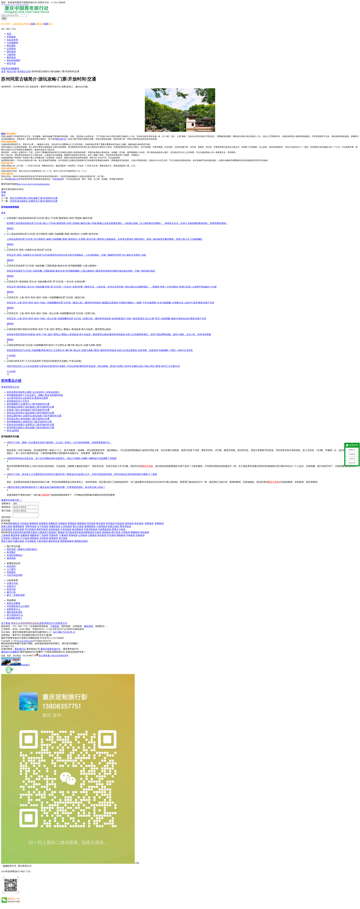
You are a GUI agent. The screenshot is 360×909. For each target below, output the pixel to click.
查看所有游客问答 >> (11, 500)
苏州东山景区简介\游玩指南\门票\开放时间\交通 (30, 413)
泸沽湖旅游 (30, 541)
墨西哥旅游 (31, 526)
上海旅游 (5, 535)
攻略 (12, 68)
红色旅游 (25, 24)
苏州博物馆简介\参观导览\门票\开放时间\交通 (29, 421)
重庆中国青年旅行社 (50, 649)
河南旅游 (130, 535)
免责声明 (43, 623)
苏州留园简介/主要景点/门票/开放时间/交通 (28, 404)
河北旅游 (111, 535)
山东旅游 (82, 535)
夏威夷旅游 (18, 526)
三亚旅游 (51, 532)
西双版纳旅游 (67, 541)
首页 (9, 34)
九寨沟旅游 (42, 541)
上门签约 (11, 569)
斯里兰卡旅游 (118, 529)
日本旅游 (24, 523)
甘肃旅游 (53, 535)
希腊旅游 (159, 523)
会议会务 (12, 40)
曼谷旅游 (100, 523)
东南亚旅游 (54, 529)
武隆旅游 (87, 532)
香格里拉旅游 (81, 541)
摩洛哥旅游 (125, 526)
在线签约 (11, 572)
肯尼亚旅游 (6, 529)
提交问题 (5, 520)
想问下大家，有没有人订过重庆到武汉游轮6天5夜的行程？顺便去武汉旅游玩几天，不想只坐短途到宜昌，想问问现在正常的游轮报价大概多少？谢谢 (82, 474)
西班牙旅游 (42, 529)
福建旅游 (34, 535)
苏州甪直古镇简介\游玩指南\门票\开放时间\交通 (30, 407)
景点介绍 (11, 71)
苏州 (3, 134)
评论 (3, 195)
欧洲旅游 (14, 523)
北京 (50, 24)
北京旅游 (96, 532)
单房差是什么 (13, 609)
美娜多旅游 (54, 526)
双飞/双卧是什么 (15, 615)
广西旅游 (60, 532)
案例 (17, 68)
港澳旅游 (52, 523)
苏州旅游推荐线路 (10, 207)
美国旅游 (149, 523)
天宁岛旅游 (42, 526)
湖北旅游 (144, 532)
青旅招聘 (25, 623)
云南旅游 (42, 532)
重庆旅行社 (61, 139)
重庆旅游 (15, 535)
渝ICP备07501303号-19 (64, 632)
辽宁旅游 (24, 538)
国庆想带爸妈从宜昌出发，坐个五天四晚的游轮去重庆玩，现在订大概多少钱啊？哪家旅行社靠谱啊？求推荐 (62, 458)
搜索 (4, 18)
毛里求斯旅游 (90, 529)
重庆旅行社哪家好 (10, 652)
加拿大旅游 (6, 526)
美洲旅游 (43, 523)
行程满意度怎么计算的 (18, 606)
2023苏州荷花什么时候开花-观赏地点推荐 (27, 398)
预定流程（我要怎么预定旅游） (22, 549)
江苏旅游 (5, 538)
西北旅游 (32, 532)
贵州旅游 (78, 532)
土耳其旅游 (66, 526)
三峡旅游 (16, 24)
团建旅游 (39, 24)
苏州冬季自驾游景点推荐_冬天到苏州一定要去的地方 (33, 392)
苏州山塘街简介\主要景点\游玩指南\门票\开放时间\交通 (34, 416)
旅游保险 (11, 558)
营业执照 (34, 623)
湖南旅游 (120, 535)
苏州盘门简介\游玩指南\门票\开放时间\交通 (28, 410)
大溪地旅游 (101, 526)
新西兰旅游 (113, 526)
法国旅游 (62, 523)
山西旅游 (92, 535)
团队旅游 (88, 626)
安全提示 (25, 665)
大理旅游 (125, 532)
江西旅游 (15, 538)
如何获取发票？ (14, 618)
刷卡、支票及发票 (16, 595)
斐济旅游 (110, 523)
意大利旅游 (30, 529)
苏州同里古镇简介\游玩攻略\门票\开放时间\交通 (30, 427)
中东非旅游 (65, 529)
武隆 (32, 24)
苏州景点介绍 (24, 71)
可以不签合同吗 (14, 575)
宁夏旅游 (63, 535)
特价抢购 (13, 60)
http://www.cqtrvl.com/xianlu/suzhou (33, 184)
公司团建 (12, 42)
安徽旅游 (24, 535)
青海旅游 (73, 535)
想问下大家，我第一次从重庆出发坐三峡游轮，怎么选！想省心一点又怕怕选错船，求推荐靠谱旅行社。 (60, 442)
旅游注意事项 (13, 603)
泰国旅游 (81, 523)
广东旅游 (43, 535)
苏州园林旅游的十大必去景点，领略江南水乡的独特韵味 (35, 395)
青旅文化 (15, 623)
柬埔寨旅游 (90, 526)
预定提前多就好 (14, 612)
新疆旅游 (53, 538)
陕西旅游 (34, 538)
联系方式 (62, 623)
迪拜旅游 (129, 523)
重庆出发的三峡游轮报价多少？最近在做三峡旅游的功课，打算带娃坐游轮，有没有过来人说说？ (56, 487)
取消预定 (11, 552)
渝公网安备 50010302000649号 (53, 655)
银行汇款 (11, 592)
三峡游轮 (45, 495)
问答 (3, 68)
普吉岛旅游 (18, 529)
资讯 (8, 68)
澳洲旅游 (33, 523)
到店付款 (11, 589)
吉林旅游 (140, 535)
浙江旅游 (63, 538)
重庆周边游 (54, 541)
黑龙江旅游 (6, 541)
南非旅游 (138, 523)
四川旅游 (69, 532)
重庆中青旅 (147, 466)
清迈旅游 (91, 523)
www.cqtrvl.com (25, 641)
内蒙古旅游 (18, 541)
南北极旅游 (77, 529)
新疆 (46, 24)
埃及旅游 (119, 523)
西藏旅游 (135, 532)
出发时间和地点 (14, 555)
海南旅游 (106, 532)
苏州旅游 (58, 179)
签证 (11, 63)
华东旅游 (23, 532)
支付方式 (53, 623)
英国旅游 (72, 523)
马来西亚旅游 (104, 529)
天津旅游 (43, 538)
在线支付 (11, 586)
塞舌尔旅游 (78, 526)
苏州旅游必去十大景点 (18, 401)
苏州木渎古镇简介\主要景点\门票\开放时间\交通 (33, 201)
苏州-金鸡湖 (13, 430)
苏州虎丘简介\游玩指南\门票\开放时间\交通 (28, 419)
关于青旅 (5, 623)
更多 (3, 213)
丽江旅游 (115, 532)
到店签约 (11, 566)
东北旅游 (14, 532)
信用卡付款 (12, 583)
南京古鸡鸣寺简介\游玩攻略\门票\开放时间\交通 (33, 198)
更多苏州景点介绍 (10, 387)
